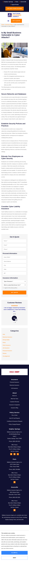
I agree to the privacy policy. (10, 287)
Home (2, 24)
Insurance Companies (14, 404)
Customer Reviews (14, 401)
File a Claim (14, 415)
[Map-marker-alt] (11, 454)
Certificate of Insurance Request (14, 421)
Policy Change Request (14, 424)
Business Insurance (14, 385)
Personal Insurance (14, 382)
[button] (8, 21)
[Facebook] (14, 454)
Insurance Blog (9, 24)
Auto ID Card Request (14, 418)
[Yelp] (18, 454)
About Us (14, 395)
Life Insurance (14, 388)
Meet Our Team (14, 398)
